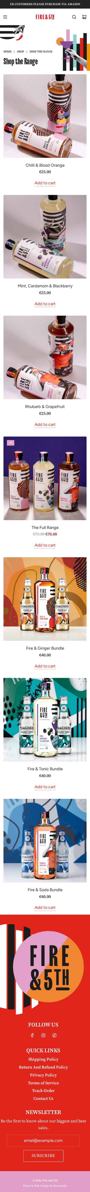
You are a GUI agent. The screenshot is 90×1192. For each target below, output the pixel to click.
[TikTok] (54, 1035)
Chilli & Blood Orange (45, 165)
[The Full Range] (45, 478)
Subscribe (43, 1155)
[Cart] (84, 17)
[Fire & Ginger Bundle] (45, 599)
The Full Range (45, 527)
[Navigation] (5, 17)
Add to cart (45, 182)
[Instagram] (43, 1035)
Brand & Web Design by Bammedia (45, 1186)
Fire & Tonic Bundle (45, 768)
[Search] (74, 17)
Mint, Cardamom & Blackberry (45, 285)
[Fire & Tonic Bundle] (45, 719)
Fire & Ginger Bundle (45, 648)
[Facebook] (32, 1035)
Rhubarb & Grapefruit (45, 406)
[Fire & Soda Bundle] (45, 840)
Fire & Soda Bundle (45, 889)
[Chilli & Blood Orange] (45, 116)
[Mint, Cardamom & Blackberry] (45, 237)
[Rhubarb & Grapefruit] (45, 357)
